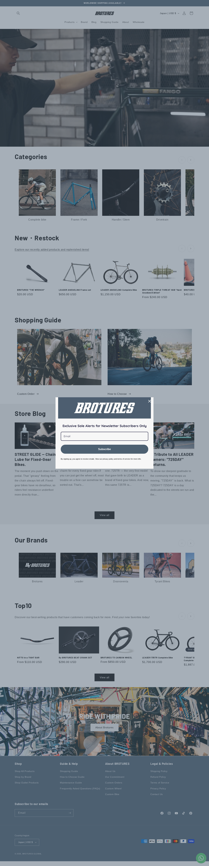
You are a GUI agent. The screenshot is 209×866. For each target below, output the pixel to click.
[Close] (149, 401)
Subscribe (104, 449)
